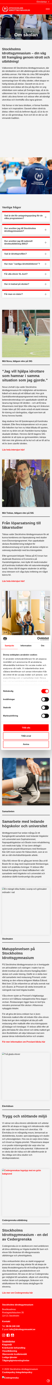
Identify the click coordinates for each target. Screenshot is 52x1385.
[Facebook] (8, 1335)
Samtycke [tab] (9, 645)
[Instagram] (3, 1335)
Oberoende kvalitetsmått (14, 1354)
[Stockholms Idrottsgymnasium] (16, 9)
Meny (48, 9)
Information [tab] (26, 645)
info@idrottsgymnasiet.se (22, 1329)
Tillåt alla (26, 728)
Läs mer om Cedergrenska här (17, 1293)
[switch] (45, 699)
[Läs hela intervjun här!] (26, 333)
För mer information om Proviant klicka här (23, 1042)
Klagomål (7, 1345)
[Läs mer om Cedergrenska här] (26, 1192)
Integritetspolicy (24, 1372)
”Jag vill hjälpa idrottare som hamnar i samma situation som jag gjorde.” (25, 375)
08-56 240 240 (13, 1326)
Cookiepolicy (8, 1372)
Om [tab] (42, 645)
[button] (43, 2)
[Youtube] (12, 1335)
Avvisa (26, 744)
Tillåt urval (26, 736)
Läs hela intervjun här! (13, 450)
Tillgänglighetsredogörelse (15, 1360)
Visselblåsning (9, 1351)
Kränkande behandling (13, 1348)
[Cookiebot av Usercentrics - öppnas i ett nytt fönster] (37, 638)
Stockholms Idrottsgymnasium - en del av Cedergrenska (25, 1234)
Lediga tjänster (9, 1357)
